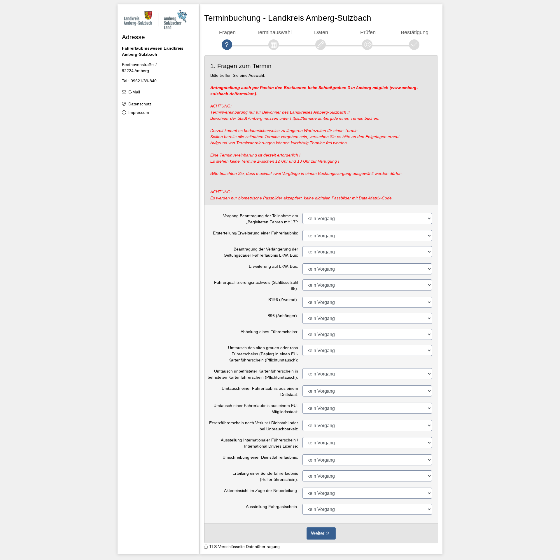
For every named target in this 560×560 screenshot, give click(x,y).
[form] (321, 299)
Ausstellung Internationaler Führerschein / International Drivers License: (259, 443)
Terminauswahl (274, 32)
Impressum (138, 112)
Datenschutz (139, 104)
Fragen (227, 32)
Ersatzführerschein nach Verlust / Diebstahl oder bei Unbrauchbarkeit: (253, 425)
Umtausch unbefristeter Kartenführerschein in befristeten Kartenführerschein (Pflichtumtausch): (253, 374)
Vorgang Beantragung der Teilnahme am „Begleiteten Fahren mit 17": (260, 218)
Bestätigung (414, 32)
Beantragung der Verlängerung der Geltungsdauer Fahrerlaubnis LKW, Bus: (261, 252)
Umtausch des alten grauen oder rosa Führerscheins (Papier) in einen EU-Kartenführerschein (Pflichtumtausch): (263, 353)
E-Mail (134, 92)
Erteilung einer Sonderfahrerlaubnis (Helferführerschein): (265, 476)
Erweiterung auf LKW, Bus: (273, 266)
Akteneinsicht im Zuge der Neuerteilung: (261, 490)
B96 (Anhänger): (282, 315)
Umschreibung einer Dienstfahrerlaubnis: (260, 457)
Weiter (317, 533)
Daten (321, 32)
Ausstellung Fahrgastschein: (272, 506)
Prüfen (368, 32)
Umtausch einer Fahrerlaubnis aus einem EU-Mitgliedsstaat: (256, 408)
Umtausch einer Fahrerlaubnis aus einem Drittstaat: (260, 391)
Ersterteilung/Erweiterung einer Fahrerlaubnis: (255, 233)
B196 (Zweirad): (283, 299)
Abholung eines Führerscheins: (269, 331)
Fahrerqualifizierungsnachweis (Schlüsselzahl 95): (256, 285)
